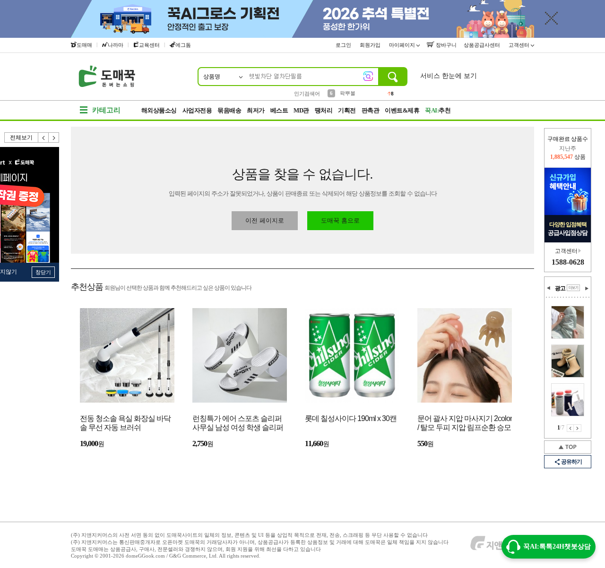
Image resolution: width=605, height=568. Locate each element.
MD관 (301, 110)
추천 (437, 110)
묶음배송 (229, 110)
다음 (54, 137)
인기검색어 (307, 93)
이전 (43, 137)
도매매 (84, 45)
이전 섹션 (548, 288)
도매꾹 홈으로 (340, 220)
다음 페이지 (577, 428)
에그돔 (183, 45)
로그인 (344, 45)
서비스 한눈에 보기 (448, 75)
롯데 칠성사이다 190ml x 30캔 (351, 418)
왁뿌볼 (347, 93)
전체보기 (21, 137)
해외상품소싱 (159, 110)
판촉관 (371, 110)
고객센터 (520, 45)
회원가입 (371, 45)
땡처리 (324, 110)
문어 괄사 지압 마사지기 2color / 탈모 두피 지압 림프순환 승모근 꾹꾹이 (464, 423)
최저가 (256, 110)
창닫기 (43, 272)
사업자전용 (197, 110)
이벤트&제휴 (402, 110)
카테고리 (106, 110)
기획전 (347, 110)
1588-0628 (568, 262)
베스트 (279, 110)
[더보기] (573, 287)
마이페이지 (402, 45)
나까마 (115, 45)
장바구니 (445, 45)
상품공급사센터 (482, 45)
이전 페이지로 (264, 220)
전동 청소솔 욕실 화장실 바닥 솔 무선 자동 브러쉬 (125, 422)
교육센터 (149, 45)
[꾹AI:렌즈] (368, 76)
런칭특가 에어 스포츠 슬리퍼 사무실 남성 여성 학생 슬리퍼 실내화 (237, 423)
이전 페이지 (570, 428)
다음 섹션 (586, 288)
